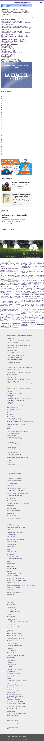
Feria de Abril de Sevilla (13, 510)
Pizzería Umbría (11, 635)
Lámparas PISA (11, 536)
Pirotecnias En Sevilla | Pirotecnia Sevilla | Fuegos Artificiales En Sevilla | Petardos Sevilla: (32, 311)
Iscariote (9, 427)
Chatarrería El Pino (12, 449)
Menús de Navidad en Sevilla (15, 701)
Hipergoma (10, 589)
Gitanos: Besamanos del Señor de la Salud (14, 37)
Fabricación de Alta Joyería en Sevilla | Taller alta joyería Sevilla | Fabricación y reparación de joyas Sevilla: (10, 310)
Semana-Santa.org (12, 717)
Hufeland (9, 347)
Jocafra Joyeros (11, 475)
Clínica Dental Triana (13, 456)
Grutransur (10, 521)
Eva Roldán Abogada (12, 342)
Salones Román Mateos (13, 439)
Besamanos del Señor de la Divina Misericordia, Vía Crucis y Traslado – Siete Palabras (14, 41)
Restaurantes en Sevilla (13, 700)
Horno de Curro (11, 435)
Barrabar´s (10, 390)
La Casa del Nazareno (13, 369)
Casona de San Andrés (13, 526)
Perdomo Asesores (12, 374)
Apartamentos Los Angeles (14, 359)
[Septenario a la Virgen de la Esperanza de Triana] (6, 202)
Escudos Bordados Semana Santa (16, 580)
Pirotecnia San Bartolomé (14, 627)
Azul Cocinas (10, 463)
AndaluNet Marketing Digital (15, 480)
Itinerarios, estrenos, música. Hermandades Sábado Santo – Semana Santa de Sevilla (15, 22)
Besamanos (5, 48)
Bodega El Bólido (11, 393)
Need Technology (12, 541)
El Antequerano (11, 729)
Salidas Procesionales (9, 53)
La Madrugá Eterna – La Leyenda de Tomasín (14, 216)
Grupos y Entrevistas (12, 556)
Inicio (8, 736)
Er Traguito (10, 407)
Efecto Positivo (11, 605)
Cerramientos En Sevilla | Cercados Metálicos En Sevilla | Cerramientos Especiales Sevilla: (32, 305)
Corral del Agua (11, 675)
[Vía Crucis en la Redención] (6, 190)
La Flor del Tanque (12, 684)
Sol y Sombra (10, 414)
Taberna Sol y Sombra (13, 691)
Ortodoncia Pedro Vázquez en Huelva (17, 457)
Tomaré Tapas (11, 418)
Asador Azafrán (11, 664)
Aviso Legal (22, 736)
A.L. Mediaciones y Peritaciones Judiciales (18, 622)
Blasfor (9, 364)
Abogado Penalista (12, 340)
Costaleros (5, 56)
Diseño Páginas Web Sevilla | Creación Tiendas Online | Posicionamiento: (10, 270)
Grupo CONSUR (11, 651)
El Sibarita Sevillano (12, 421)
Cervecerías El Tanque (13, 399)
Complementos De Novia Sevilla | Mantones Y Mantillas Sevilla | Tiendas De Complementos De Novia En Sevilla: (32, 317)
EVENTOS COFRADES (6, 178)
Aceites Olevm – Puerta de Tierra (16, 352)
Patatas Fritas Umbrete (13, 611)
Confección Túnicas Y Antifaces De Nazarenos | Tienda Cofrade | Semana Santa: (10, 263)
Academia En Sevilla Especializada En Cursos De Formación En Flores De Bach (10, 296)
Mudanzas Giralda (12, 568)
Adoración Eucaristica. (9, 61)
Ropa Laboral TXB (12, 708)
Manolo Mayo (10, 409)
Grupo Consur (11, 485)
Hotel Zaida (10, 529)
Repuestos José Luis (12, 640)
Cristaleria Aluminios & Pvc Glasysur (17, 490)
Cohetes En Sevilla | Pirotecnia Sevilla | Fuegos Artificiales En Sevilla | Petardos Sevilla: (32, 300)
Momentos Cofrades (8, 59)
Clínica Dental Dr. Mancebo (14, 454)
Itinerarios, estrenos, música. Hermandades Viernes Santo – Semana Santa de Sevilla (15, 32)
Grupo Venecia (11, 433)
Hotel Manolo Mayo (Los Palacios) (16, 527)
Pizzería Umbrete (12, 633)
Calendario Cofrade (8, 54)
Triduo (3, 49)
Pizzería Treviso (11, 632)
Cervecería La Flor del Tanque (15, 400)
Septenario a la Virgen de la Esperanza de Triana (21, 195)
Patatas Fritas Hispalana (13, 610)
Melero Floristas (11, 516)
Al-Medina (9, 662)
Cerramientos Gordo (12, 444)
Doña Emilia (10, 404)
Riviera (9, 428)
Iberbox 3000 (10, 505)
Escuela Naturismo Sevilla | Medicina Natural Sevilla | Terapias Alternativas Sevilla (10, 303)
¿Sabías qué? (4, 211)
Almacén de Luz (11, 534)
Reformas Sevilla (11, 652)
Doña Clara (10, 402)
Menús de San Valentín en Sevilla (16, 703)
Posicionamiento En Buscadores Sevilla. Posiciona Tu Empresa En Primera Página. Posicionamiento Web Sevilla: (32, 289)
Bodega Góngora (11, 395)
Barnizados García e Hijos (14, 464)
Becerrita (9, 391)
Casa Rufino (10, 397)
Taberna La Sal (11, 416)
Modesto (9, 413)
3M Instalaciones (11, 500)
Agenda (4, 46)
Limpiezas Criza (11, 551)
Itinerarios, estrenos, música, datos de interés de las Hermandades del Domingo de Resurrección (16, 27)
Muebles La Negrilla (12, 575)
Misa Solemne (6, 51)
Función (4, 58)
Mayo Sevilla (10, 411)
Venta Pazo (10, 420)
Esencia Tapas (11, 406)
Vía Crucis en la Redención (21, 182)
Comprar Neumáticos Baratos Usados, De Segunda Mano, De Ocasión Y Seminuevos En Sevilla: (32, 276)
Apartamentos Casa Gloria (14, 357)
